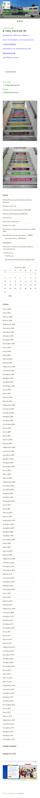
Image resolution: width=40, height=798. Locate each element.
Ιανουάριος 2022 (8, 486)
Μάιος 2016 (6, 674)
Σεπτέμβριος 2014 (9, 739)
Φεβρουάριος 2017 (9, 647)
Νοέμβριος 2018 (8, 586)
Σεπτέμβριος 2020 (9, 539)
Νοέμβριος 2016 (8, 659)
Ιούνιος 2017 (7, 632)
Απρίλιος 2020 (7, 551)
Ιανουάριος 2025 (8, 370)
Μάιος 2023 (6, 436)
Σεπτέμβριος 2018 (9, 589)
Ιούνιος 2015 (7, 708)
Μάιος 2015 (6, 712)
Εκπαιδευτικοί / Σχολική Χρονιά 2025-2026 (17, 210)
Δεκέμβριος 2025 (8, 332)
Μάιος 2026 (6, 313)
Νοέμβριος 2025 (8, 336)
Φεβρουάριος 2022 (9, 482)
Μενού (21, 21)
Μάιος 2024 (6, 393)
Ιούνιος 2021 (7, 505)
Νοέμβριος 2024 (8, 378)
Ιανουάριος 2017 (8, 651)
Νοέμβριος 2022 (8, 459)
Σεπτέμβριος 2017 (9, 628)
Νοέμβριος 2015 (8, 697)
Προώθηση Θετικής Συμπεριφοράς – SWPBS (18, 235)
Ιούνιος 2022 (7, 470)
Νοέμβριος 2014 (8, 732)
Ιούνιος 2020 (7, 543)
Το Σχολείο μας (8, 253)
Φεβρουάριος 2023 (9, 447)
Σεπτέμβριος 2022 (9, 466)
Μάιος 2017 (6, 636)
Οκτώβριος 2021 (8, 497)
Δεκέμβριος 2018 (8, 582)
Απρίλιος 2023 (7, 440)
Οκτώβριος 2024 (8, 382)
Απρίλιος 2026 (7, 317)
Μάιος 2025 (6, 355)
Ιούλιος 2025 (7, 347)
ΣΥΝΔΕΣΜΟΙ (7, 243)
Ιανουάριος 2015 (8, 724)
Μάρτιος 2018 (7, 605)
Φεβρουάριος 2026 (9, 324)
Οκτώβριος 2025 (8, 340)
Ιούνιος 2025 (7, 351)
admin (12, 28)
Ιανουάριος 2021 (8, 524)
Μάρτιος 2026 (7, 320)
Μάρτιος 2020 (7, 555)
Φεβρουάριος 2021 (9, 520)
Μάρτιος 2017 (7, 643)
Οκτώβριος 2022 (8, 463)
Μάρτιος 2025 (7, 363)
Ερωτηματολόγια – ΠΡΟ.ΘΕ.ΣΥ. (15, 238)
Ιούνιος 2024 (7, 390)
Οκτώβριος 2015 (8, 701)
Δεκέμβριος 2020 (8, 528)
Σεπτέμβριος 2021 (9, 501)
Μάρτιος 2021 (7, 516)
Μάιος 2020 (6, 547)
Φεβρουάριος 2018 (9, 609)
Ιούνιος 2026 (7, 309)
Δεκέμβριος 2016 (8, 655)
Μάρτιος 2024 (7, 401)
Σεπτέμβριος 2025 (9, 344)
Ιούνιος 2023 (7, 432)
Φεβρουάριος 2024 (9, 405)
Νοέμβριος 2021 (8, 493)
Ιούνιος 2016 (7, 670)
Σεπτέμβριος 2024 (9, 386)
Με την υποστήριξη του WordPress (13, 793)
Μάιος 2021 (6, 509)
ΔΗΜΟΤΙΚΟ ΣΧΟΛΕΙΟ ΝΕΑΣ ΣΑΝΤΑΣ (18, 12)
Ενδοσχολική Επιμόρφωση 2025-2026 (15, 214)
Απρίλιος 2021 (7, 513)
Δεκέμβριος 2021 (8, 490)
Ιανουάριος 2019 (8, 578)
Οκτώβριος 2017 (8, 624)
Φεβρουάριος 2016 (9, 685)
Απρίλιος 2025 (7, 359)
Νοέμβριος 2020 (8, 532)
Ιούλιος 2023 (7, 428)
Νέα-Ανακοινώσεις (10, 72)
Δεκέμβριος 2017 (8, 616)
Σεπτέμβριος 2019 (9, 570)
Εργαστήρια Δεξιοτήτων (11, 221)
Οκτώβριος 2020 (8, 536)
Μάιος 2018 (6, 597)
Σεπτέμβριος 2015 (9, 705)
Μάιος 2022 (6, 474)
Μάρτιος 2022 (7, 478)
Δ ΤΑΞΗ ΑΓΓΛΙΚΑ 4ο (9, 44)
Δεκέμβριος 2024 (8, 374)
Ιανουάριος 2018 (8, 612)
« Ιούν (10, 296)
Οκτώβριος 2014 (8, 735)
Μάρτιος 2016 (7, 682)
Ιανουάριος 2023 (8, 451)
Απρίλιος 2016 (7, 678)
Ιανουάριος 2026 (8, 328)
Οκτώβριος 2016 (8, 662)
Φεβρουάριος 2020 (9, 559)
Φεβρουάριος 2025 (9, 367)
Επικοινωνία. (7, 218)
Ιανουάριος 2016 (8, 689)
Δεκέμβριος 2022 (8, 455)
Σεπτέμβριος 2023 (9, 424)
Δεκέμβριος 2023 (8, 413)
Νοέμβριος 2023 (8, 417)
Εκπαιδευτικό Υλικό (9, 206)
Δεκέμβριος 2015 (8, 693)
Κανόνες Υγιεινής (9, 225)
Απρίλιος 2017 (7, 639)
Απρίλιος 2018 (7, 601)
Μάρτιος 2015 (7, 716)
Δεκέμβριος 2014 (8, 728)
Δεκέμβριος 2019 (8, 566)
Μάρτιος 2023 (7, 443)
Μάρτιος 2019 (7, 574)
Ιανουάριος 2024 (8, 409)
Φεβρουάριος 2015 (9, 720)
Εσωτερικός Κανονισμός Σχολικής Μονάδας (20, 259)
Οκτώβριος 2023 (8, 420)
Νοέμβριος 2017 (8, 620)
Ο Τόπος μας (9, 256)
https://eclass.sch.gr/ (9, 53)
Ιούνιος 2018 (7, 593)
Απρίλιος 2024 (7, 397)
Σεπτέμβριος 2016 (9, 666)
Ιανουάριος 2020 (8, 563)
